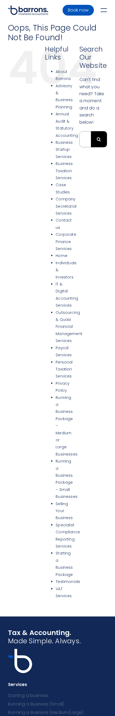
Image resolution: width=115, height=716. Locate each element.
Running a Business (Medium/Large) (45, 712)
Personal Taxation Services (64, 369)
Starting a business (28, 695)
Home (61, 255)
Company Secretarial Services (66, 206)
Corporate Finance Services (66, 241)
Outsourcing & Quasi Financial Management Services (69, 327)
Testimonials (68, 581)
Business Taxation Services (64, 171)
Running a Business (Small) (36, 704)
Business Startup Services (64, 149)
